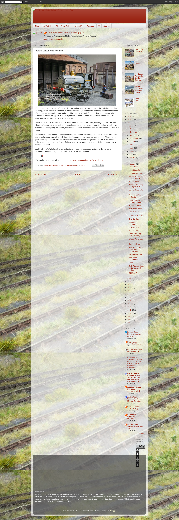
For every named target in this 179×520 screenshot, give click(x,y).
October (132, 135)
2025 (129, 120)
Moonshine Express (133, 223)
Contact (106, 26)
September (133, 138)
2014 (129, 300)
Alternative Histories (134, 344)
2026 (129, 116)
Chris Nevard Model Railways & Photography (65, 33)
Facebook (91, 26)
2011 (129, 310)
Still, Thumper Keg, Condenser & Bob (136, 268)
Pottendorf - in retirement (132, 418)
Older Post (113, 174)
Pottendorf (131, 415)
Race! (131, 263)
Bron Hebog (132, 342)
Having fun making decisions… (134, 335)
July (131, 145)
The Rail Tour (134, 219)
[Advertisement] (94, 471)
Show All (141, 433)
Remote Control (135, 205)
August (132, 142)
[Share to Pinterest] (103, 165)
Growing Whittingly (134, 391)
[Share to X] (98, 165)
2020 (129, 281)
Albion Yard (132, 397)
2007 (129, 323)
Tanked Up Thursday (139, 50)
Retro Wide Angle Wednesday (135, 235)
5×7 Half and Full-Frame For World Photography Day (133, 379)
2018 (129, 288)
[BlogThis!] (96, 165)
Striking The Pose (136, 173)
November (133, 132)
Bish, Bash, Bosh (135, 209)
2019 (129, 284)
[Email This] (93, 165)
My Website (47, 26)
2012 (129, 307)
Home (78, 174)
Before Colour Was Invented (136, 191)
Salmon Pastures (134, 407)
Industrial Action (135, 170)
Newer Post (41, 174)
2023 (129, 126)
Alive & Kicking (132, 409)
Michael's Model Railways (134, 388)
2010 (129, 313)
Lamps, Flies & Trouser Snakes (136, 201)
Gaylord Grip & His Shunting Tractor (139, 89)
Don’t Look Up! (134, 244)
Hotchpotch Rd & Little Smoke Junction (139, 77)
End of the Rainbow (133, 259)
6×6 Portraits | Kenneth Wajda (133, 374)
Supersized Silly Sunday (135, 196)
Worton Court (133, 424)
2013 (129, 304)
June (131, 148)
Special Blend (134, 227)
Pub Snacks (133, 230)
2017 (129, 291)
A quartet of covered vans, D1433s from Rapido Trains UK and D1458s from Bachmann (135, 364)
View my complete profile (53, 39)
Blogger (113, 511)
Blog (37, 26)
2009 (129, 316)
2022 (129, 278)
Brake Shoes (137, 63)
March (132, 157)
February (133, 161)
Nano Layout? (138, 100)
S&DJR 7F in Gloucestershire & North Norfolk (136, 214)
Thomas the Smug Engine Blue (136, 186)
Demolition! (133, 167)
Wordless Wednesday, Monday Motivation (135, 400)
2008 (129, 320)
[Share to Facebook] (100, 165)
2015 (129, 297)
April (131, 154)
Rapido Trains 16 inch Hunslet (135, 177)
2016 (129, 294)
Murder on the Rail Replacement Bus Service (136, 249)
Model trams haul (133, 352)
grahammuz (132, 357)
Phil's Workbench (134, 350)
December (133, 129)
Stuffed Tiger (134, 181)
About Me (79, 26)
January (132, 164)
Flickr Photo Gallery (63, 26)
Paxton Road (132, 332)
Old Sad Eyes (134, 273)
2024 (129, 123)
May (131, 151)
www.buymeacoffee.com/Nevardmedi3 (87, 160)
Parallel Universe (135, 254)
